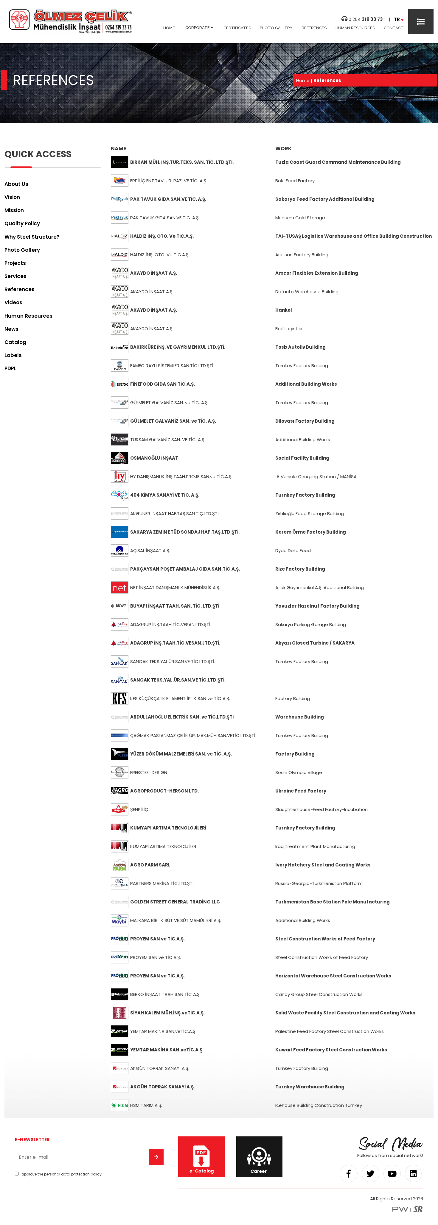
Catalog (15, 342)
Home (303, 80)
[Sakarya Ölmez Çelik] (70, 32)
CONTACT (394, 28)
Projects (15, 263)
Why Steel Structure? (32, 236)
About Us (16, 184)
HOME (169, 28)
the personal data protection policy (70, 1174)
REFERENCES (314, 28)
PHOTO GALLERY (276, 28)
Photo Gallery (22, 250)
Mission (14, 210)
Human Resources (28, 315)
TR (397, 19)
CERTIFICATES (237, 28)
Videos (13, 302)
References (19, 289)
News (11, 329)
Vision (12, 197)
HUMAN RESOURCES (355, 28)
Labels (13, 355)
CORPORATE (198, 27)
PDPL (10, 368)
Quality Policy (22, 223)
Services (15, 276)
